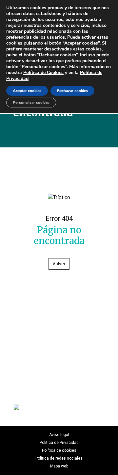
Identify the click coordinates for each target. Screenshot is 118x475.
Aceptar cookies (27, 90)
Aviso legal (59, 434)
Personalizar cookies (31, 102)
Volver (59, 263)
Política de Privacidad (59, 442)
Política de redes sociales (59, 458)
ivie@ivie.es (59, 383)
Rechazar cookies (72, 90)
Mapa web (59, 466)
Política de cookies (59, 450)
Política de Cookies (43, 72)
